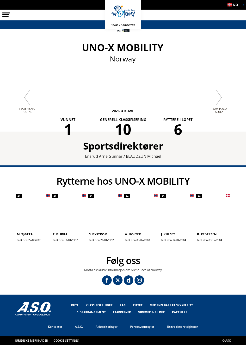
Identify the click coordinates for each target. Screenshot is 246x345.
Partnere (179, 312)
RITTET (137, 305)
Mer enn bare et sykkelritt (171, 305)
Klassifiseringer (99, 305)
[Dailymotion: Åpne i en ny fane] (128, 280)
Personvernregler (142, 327)
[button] (234, 5)
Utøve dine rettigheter (182, 327)
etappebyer (122, 312)
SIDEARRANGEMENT (91, 312)
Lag (123, 305)
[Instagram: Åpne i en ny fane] (139, 280)
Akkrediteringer (106, 327)
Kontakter (55, 327)
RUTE (75, 305)
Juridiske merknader (31, 341)
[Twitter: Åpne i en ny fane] (118, 280)
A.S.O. (79, 327)
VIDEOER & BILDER (151, 312)
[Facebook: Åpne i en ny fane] (107, 280)
